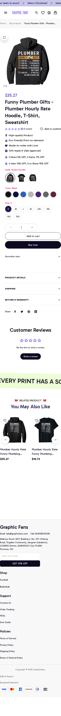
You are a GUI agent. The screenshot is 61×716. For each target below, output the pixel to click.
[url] (18, 534)
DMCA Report (7, 676)
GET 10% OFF (20, 563)
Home (3, 23)
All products (15, 23)
